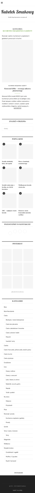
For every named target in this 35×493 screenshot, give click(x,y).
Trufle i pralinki (10, 392)
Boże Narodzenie (9, 311)
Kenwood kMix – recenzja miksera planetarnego (17, 90)
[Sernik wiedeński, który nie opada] (9, 151)
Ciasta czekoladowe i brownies (15, 328)
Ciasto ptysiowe (8, 358)
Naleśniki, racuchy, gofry (13, 384)
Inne (5, 367)
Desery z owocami (11, 375)
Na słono (6, 397)
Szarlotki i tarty (10, 341)
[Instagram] (15, 233)
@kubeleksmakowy (17, 292)
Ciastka (6, 345)
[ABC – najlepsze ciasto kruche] (9, 200)
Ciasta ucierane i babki (12, 333)
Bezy (5, 307)
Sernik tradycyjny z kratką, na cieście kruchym (8, 187)
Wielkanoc (7, 444)
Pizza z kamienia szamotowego (23, 162)
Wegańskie (7, 439)
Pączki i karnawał (11, 461)
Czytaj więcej (17, 108)
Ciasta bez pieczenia (12, 324)
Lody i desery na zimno (12, 379)
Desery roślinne (10, 371)
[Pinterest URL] (6, 255)
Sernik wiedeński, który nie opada (7, 162)
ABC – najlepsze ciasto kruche (9, 212)
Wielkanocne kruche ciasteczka (24, 186)
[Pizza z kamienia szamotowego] (25, 151)
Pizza (5, 409)
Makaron (8, 401)
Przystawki (9, 405)
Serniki (6, 427)
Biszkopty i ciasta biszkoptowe (15, 320)
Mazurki (8, 337)
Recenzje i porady (9, 414)
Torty (7, 435)
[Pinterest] (20, 233)
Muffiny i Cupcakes (11, 456)
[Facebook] (26, 3)
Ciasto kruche (8, 354)
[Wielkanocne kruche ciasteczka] (25, 175)
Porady (8, 422)
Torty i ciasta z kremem (11, 431)
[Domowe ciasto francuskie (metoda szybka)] (25, 200)
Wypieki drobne (8, 448)
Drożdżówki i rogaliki (12, 452)
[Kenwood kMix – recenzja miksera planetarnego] (17, 61)
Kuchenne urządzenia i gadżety (17, 85)
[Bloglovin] (25, 233)
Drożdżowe (7, 362)
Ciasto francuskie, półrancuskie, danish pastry (17, 350)
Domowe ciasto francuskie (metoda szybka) (24, 213)
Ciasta (5, 315)
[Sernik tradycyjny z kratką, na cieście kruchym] (9, 175)
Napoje (8, 388)
